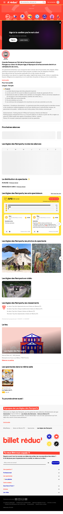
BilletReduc (6, 428)
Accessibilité (30, 504)
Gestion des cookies (41, 504)
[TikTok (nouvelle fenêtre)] (56, 444)
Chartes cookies (51, 502)
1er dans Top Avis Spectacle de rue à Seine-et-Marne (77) (24, 306)
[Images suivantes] (61, 258)
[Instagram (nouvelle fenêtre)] (49, 444)
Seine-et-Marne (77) (43, 414)
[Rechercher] (44, 2)
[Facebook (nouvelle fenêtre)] (49, 436)
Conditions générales (9, 502)
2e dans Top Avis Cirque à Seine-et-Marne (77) (21, 311)
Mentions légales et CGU (39, 502)
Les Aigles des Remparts (15, 351)
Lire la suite (5, 80)
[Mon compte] (58, 2)
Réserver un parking (8, 360)
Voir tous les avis (56, 193)
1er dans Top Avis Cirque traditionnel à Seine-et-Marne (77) (24, 309)
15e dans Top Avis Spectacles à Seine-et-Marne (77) (22, 314)
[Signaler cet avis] (9, 231)
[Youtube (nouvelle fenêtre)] (56, 436)
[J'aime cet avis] (6, 231)
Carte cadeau (7, 482)
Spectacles (6, 414)
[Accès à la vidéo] (60, 22)
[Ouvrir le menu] (5, 2)
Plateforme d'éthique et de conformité (15, 504)
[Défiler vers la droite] (59, 17)
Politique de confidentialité (23, 502)
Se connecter (51, 2)
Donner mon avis (53, 199)
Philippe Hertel (13, 183)
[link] (16, 216)
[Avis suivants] (59, 224)
